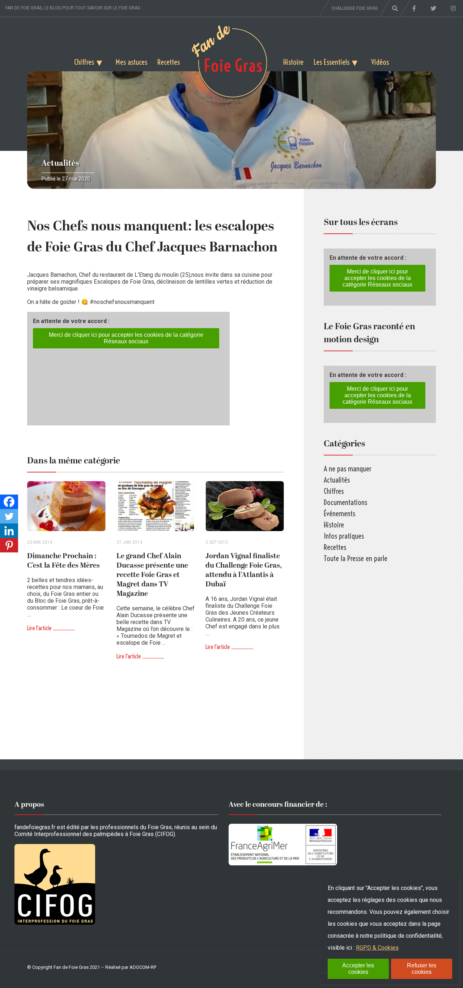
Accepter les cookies (358, 968)
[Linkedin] (9, 530)
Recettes (168, 62)
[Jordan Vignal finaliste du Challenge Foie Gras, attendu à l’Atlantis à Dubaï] (244, 506)
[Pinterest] (9, 545)
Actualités (60, 163)
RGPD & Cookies (377, 947)
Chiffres (84, 62)
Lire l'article (39, 628)
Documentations (345, 502)
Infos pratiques (344, 535)
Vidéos (380, 62)
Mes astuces (131, 62)
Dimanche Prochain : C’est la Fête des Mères (63, 561)
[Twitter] (9, 516)
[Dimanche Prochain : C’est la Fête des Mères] (66, 506)
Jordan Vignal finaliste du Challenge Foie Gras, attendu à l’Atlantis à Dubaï (243, 570)
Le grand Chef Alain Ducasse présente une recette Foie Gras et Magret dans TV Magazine (152, 575)
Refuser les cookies (421, 968)
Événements (339, 513)
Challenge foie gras (354, 8)
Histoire (293, 62)
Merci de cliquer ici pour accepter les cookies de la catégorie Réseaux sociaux (126, 338)
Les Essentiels (331, 62)
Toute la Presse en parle (355, 558)
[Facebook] (9, 502)
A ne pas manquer (347, 468)
